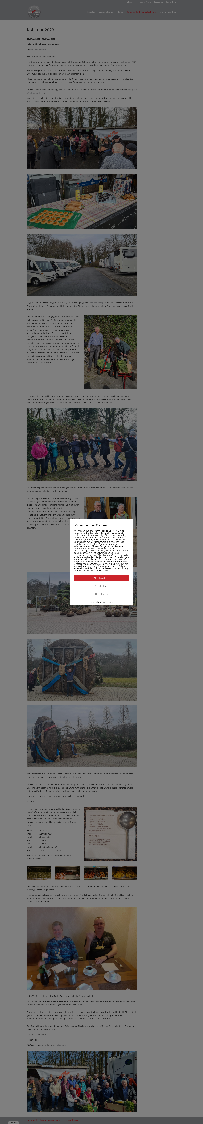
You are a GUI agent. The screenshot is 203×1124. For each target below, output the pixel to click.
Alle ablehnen (101, 586)
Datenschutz (96, 602)
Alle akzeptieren (101, 578)
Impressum (108, 602)
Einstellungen (101, 594)
